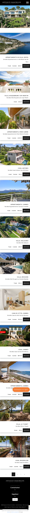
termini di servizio (15, 512)
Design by (22, 507)
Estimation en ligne (21, 389)
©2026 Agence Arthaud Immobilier (8, 504)
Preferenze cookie (14, 507)
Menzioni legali (26, 504)
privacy (8, 512)
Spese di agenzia (7, 507)
